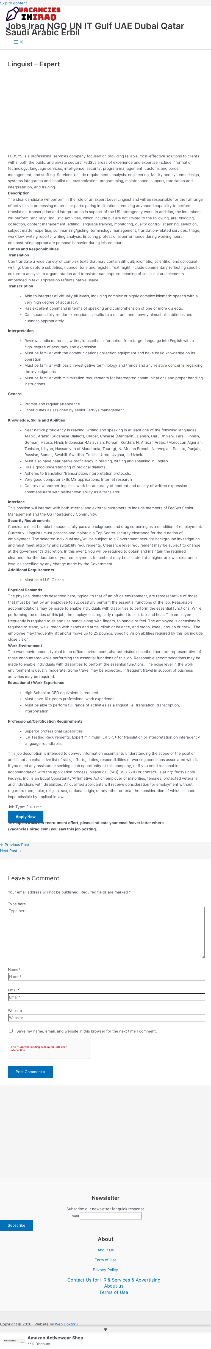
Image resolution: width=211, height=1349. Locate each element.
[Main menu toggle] (18, 42)
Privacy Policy (105, 1270)
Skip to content (13, 3)
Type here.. (18, 904)
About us (114, 1286)
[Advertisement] (105, 110)
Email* (13, 990)
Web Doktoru (66, 1324)
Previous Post (14, 844)
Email (74, 1216)
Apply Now (26, 817)
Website (15, 1010)
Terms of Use (113, 1292)
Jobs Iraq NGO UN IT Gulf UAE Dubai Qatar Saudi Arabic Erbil (94, 29)
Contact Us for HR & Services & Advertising (113, 1280)
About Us (106, 1250)
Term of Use (105, 1260)
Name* (14, 969)
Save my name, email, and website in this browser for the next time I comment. (86, 1031)
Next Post (11, 851)
